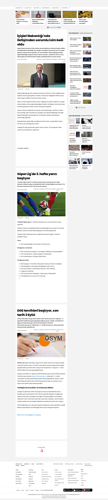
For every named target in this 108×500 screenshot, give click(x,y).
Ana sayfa (19, 32)
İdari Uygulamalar (31, 32)
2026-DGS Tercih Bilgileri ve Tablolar (29, 415)
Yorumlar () (20, 89)
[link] (80, 39)
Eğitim (29, 306)
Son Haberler (74, 33)
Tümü (59, 27)
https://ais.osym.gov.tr (38, 376)
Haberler (24, 32)
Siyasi (29, 443)
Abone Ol (27, 89)
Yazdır (64, 61)
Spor (28, 170)
